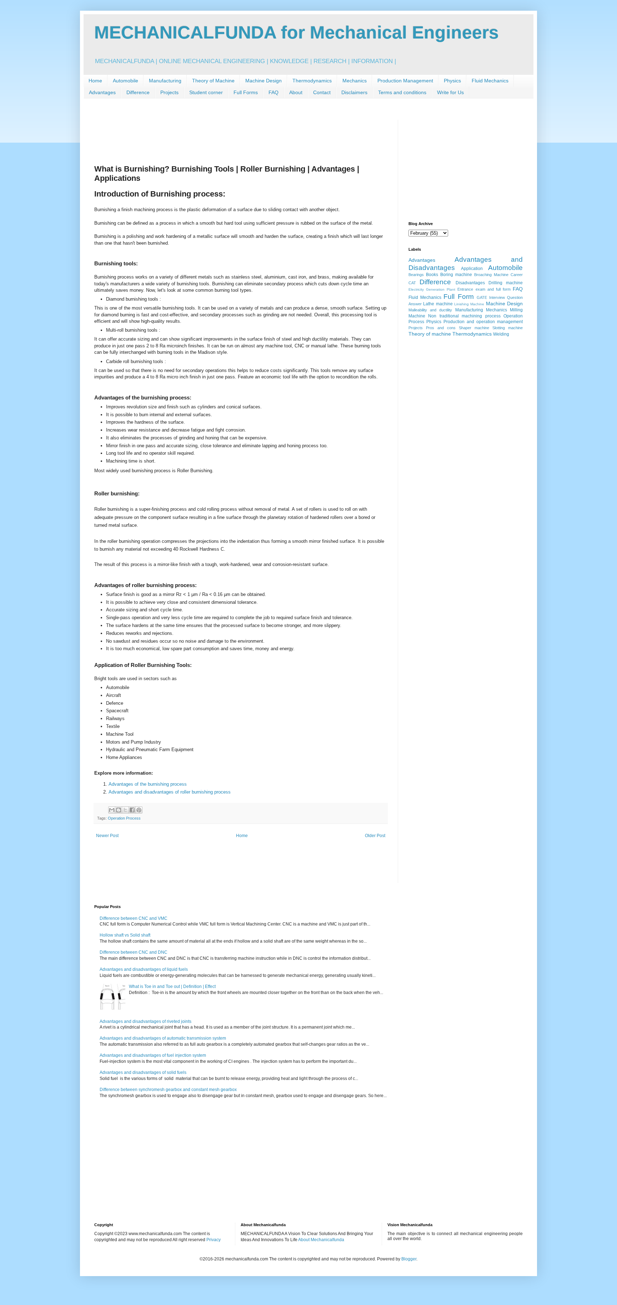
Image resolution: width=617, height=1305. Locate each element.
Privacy (213, 1239)
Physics (452, 80)
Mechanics (354, 80)
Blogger (408, 1258)
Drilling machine (505, 282)
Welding (501, 334)
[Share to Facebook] (132, 810)
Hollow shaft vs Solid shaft (125, 935)
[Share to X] (125, 810)
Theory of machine (429, 334)
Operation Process (124, 818)
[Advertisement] (224, 136)
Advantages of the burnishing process (148, 784)
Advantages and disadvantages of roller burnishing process (170, 792)
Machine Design (263, 80)
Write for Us (450, 92)
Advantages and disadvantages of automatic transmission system (163, 1038)
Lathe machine (437, 303)
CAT (412, 283)
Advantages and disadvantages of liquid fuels (144, 969)
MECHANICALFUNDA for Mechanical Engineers (296, 32)
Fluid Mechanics (490, 80)
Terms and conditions (402, 92)
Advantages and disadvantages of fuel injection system (153, 1055)
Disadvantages (470, 282)
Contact (322, 92)
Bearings (416, 274)
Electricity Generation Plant (431, 289)
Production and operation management (483, 321)
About (295, 92)
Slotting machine (507, 328)
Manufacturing (165, 80)
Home (95, 80)
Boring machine (456, 274)
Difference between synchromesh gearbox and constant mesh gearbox (168, 1089)
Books (432, 274)
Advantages (102, 92)
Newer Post (107, 835)
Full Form (458, 296)
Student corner (206, 92)
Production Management (405, 80)
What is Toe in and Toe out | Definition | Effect (172, 986)
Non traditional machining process (464, 315)
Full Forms (246, 92)
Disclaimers (354, 92)
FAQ (274, 92)
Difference (138, 92)
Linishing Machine (469, 304)
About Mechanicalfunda (321, 1239)
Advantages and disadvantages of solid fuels (143, 1072)
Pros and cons (441, 328)
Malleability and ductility (430, 310)
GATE (482, 297)
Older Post (375, 835)
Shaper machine (474, 328)
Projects (169, 92)
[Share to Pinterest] (138, 810)
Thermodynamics (312, 80)
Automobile (125, 80)
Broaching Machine (491, 274)
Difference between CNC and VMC (133, 918)
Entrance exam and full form (484, 289)
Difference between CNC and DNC (133, 952)
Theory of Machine (213, 80)
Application (472, 268)
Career (517, 274)
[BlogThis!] (118, 810)
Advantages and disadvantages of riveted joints (145, 1021)
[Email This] (111, 810)
